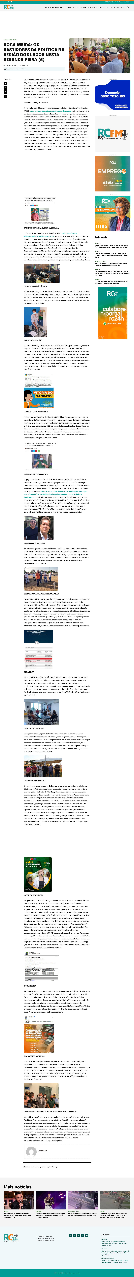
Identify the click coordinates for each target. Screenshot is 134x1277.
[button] (127, 7)
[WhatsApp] (5, 96)
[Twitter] (9, 2)
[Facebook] (4, 2)
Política (6, 39)
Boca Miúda (12, 39)
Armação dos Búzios (100, 261)
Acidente (97, 269)
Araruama (98, 243)
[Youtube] (11, 2)
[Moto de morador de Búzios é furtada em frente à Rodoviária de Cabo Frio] (83, 1200)
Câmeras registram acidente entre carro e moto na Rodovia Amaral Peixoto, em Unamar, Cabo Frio (112, 273)
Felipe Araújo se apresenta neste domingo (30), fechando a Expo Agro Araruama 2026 (18, 1215)
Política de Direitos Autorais (46, 1240)
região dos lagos (52, 1167)
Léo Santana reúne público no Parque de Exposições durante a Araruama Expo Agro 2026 (111, 255)
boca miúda (35, 1167)
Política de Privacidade (45, 1236)
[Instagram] (6, 2)
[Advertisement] (67, 24)
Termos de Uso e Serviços (46, 1238)
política (42, 1167)
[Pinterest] (5, 92)
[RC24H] (9, 7)
